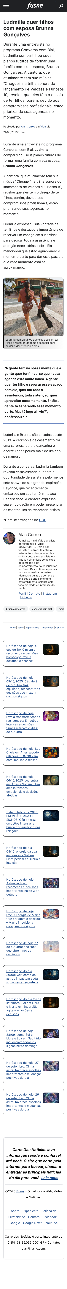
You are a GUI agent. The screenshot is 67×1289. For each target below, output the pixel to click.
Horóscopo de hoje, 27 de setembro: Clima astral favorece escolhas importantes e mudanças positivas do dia (23, 1070)
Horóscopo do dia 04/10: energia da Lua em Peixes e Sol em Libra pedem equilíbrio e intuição (23, 855)
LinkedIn (26, 597)
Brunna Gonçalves (15, 608)
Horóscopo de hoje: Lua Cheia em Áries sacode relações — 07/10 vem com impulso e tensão (23, 754)
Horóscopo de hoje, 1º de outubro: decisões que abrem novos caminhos (22, 948)
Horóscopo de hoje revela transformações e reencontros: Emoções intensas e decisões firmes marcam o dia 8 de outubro (23, 722)
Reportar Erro (32, 627)
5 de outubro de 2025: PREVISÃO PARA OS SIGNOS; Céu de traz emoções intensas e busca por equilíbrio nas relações (23, 821)
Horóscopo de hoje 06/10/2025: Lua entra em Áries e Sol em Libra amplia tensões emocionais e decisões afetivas (23, 786)
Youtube (51, 1223)
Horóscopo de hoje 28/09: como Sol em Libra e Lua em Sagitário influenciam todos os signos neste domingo (23, 1038)
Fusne (20, 1191)
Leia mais (49, 1178)
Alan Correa (28, 126)
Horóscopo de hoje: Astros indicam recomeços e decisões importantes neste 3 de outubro (22, 887)
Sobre (20, 627)
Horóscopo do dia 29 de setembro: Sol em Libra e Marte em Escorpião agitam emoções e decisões (23, 1006)
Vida (43, 126)
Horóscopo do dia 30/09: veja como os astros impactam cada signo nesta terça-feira (22, 976)
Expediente (30, 1211)
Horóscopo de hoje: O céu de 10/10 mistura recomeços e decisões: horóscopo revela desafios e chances (22, 653)
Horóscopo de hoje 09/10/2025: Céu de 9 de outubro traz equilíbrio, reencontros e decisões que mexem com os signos (23, 687)
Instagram (50, 593)
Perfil (22, 593)
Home (12, 627)
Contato (34, 593)
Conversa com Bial (42, 608)
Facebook (50, 1217)
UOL (42, 520)
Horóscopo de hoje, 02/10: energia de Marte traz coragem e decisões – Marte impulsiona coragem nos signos (23, 918)
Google (15, 1223)
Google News (32, 1223)
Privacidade (47, 627)
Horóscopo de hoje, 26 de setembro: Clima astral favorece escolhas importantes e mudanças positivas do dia (23, 1102)
